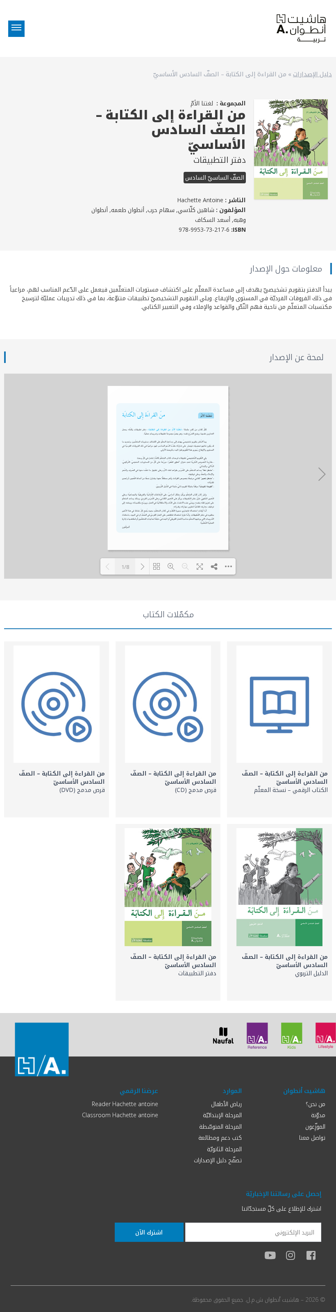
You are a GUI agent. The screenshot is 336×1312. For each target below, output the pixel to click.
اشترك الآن (149, 1232)
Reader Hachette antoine (125, 1104)
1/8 (125, 566)
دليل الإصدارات (312, 74)
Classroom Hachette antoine (120, 1115)
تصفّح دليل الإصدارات (218, 1160)
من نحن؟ (315, 1104)
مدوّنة (318, 1115)
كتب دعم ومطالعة (220, 1137)
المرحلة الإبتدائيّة (222, 1115)
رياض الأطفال (226, 1104)
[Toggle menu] (16, 29)
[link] (279, 729)
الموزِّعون (315, 1126)
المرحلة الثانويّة (224, 1149)
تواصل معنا (312, 1137)
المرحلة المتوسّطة (220, 1126)
